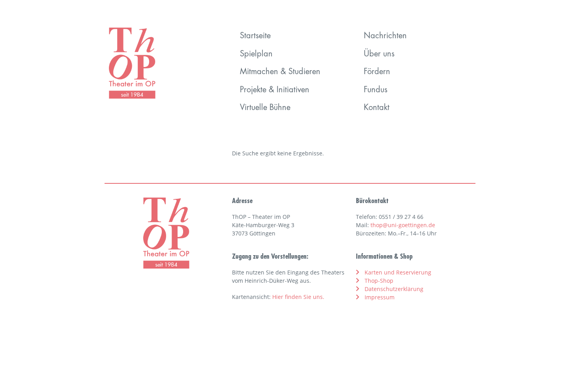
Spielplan (256, 54)
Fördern (377, 72)
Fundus (375, 90)
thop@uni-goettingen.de (402, 225)
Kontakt (376, 108)
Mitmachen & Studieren (280, 72)
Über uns (379, 54)
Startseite (255, 36)
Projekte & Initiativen (274, 90)
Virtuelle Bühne (265, 108)
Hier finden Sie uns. (298, 296)
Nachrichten (385, 36)
